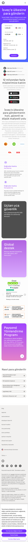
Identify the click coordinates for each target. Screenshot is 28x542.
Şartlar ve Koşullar (6, 436)
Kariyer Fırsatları (6, 424)
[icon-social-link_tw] (20, 466)
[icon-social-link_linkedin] (16, 466)
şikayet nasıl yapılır (7, 440)
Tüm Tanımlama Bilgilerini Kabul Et (14, 530)
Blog (3, 408)
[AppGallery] (14, 101)
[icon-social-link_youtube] (11, 466)
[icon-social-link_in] (7, 466)
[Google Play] (14, 97)
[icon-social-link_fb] (3, 466)
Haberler (4, 412)
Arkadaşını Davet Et (7, 420)
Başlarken (14, 55)
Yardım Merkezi (6, 416)
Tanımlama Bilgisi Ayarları (14, 539)
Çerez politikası (6, 432)
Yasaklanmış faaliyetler (8, 444)
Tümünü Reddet (14, 535)
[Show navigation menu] (25, 2)
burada (12, 474)
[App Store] (14, 93)
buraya (21, 483)
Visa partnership (6, 428)
